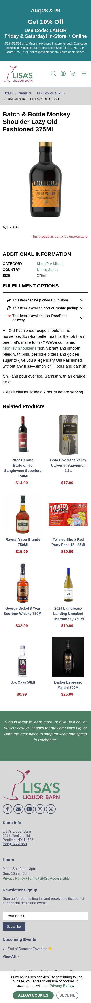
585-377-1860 (16, 728)
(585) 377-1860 (15, 844)
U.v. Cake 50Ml (23, 682)
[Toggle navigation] (83, 74)
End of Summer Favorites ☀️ (30, 949)
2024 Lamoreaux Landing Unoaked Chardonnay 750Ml (68, 614)
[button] (53, 73)
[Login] (63, 73)
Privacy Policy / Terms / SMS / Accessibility (36, 878)
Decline (67, 995)
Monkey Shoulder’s (20, 348)
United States (47, 270)
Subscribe (14, 926)
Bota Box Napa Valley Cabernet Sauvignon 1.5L (68, 465)
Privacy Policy (61, 986)
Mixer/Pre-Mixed (50, 264)
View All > (11, 956)
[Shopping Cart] (72, 73)
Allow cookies (33, 995)
